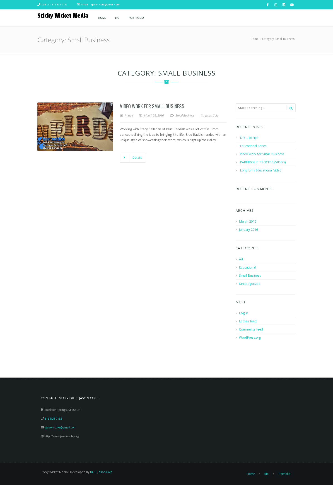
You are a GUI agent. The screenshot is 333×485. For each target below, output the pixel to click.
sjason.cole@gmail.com (105, 4)
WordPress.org (250, 337)
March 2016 (247, 221)
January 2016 (248, 229)
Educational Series (253, 146)
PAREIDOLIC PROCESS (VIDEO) (263, 162)
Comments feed (251, 329)
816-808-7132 (59, 4)
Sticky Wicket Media (62, 15)
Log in (243, 313)
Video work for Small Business (152, 106)
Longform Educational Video (261, 170)
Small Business (185, 115)
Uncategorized (249, 283)
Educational (247, 267)
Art (241, 259)
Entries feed (247, 321)
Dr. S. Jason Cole (101, 472)
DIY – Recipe (249, 138)
